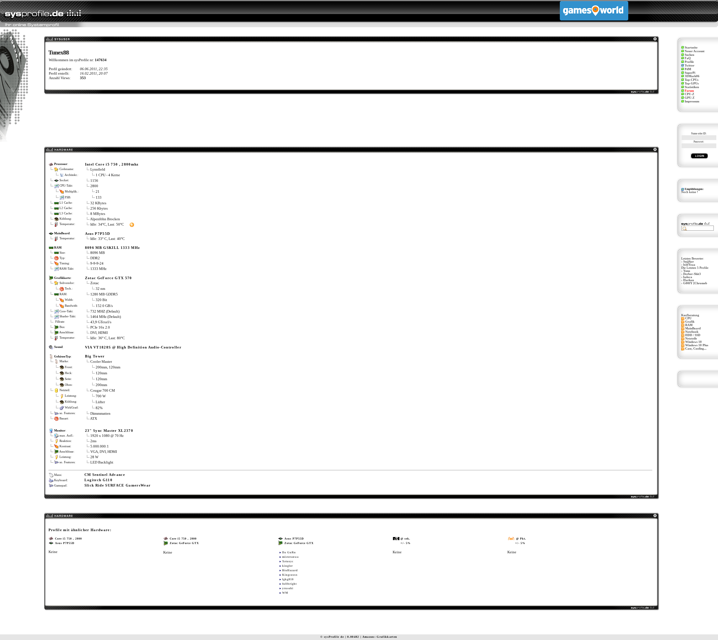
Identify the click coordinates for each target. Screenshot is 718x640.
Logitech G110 (98, 480)
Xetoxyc (287, 561)
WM (285, 592)
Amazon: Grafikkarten (379, 636)
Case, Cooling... (696, 348)
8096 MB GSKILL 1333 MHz (112, 248)
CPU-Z (689, 94)
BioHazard (290, 570)
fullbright (289, 583)
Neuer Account (695, 51)
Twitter (689, 65)
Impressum (692, 101)
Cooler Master (101, 361)
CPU (688, 318)
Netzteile (691, 338)
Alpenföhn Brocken (105, 219)
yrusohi (287, 588)
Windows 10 (693, 341)
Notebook (691, 331)
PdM (688, 69)
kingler (287, 565)
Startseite (691, 47)
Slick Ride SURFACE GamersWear (117, 485)
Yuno (686, 270)
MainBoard (693, 328)
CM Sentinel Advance (104, 474)
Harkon (688, 280)
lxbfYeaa (689, 264)
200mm (101, 384)
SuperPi (690, 72)
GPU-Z (689, 97)
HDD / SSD (692, 335)
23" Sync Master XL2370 (109, 430)
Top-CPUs (691, 79)
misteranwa (290, 556)
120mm (101, 373)
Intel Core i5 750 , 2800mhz (112, 164)
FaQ (688, 58)
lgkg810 (288, 579)
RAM (688, 325)
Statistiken (692, 87)
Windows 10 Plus (696, 345)
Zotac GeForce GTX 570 (108, 278)
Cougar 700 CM (102, 390)
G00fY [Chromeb (695, 283)
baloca (687, 277)
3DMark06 (692, 76)
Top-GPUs (692, 83)
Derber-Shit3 (692, 274)
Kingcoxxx (290, 574)
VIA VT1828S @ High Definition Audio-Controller (133, 347)
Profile (689, 61)
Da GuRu (289, 552)
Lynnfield (97, 169)
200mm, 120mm (108, 367)
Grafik (689, 321)
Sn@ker (688, 261)
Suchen (689, 54)
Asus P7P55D (97, 233)
